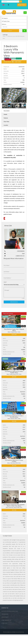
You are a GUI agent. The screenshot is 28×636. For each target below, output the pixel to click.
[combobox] (14, 284)
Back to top (22, 632)
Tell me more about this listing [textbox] (11, 284)
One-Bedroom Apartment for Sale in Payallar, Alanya (14, 372)
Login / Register (22, 4)
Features (6, 118)
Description (6, 110)
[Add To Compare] (22, 101)
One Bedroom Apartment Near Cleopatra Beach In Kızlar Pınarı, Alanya (14, 505)
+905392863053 (20, 251)
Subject (5, 282)
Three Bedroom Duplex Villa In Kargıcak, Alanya (14, 330)
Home (4, 36)
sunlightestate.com (20, 255)
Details (5, 114)
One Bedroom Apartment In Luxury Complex (14, 461)
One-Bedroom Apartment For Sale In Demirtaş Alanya (14, 416)
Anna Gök (8, 226)
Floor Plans (6, 121)
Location (6, 125)
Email (23, 253)
